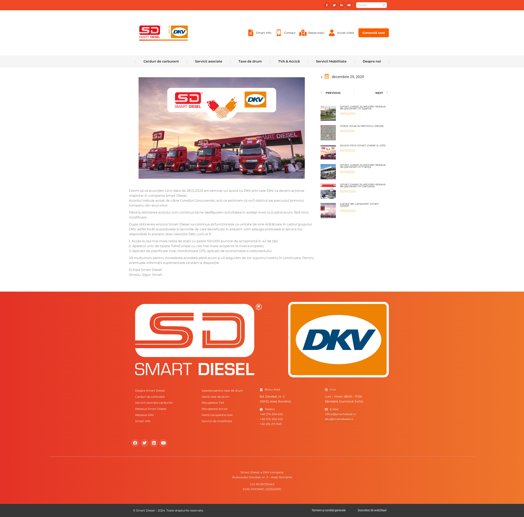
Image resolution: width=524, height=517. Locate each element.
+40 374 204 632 (271, 419)
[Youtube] (163, 443)
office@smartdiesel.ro (340, 414)
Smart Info (142, 421)
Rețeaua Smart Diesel (150, 409)
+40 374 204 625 (271, 414)
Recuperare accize (214, 409)
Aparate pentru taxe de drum (222, 390)
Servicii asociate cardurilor (154, 403)
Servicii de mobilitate (217, 421)
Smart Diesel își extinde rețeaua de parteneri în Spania (362, 107)
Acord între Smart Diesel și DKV (363, 145)
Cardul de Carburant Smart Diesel (359, 205)
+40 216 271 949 (271, 424)
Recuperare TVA (213, 403)
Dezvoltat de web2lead (372, 510)
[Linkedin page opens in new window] (342, 5)
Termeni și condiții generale (329, 510)
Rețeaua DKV (144, 415)
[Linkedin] (154, 443)
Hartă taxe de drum (215, 397)
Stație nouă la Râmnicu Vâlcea (361, 126)
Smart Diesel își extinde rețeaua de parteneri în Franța (362, 166)
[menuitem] (259, 33)
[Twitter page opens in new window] (334, 5)
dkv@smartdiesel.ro (339, 419)
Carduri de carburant (150, 397)
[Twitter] (144, 443)
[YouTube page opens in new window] (349, 5)
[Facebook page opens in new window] (327, 5)
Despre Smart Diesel (150, 390)
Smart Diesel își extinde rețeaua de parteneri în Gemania (362, 185)
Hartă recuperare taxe (217, 415)
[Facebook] (135, 443)
